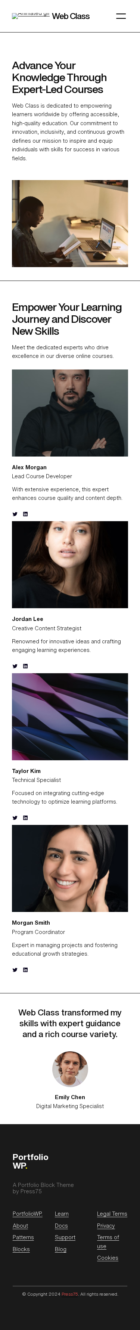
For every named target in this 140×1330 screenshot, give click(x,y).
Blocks (21, 1249)
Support (65, 1237)
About (20, 1226)
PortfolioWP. (28, 1214)
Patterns (23, 1237)
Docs (61, 1226)
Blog (60, 1249)
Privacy (106, 1226)
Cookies (107, 1258)
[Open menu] (121, 16)
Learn (62, 1214)
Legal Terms (112, 1214)
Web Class (71, 16)
